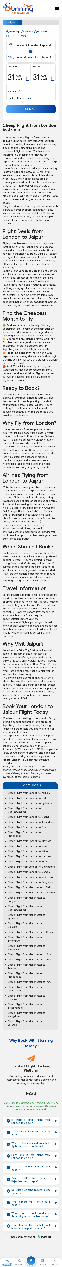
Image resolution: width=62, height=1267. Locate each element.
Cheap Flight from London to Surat (28, 861)
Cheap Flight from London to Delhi (27, 798)
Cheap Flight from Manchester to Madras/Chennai (26, 908)
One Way (28, 32)
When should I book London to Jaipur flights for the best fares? (31, 1215)
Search (31, 109)
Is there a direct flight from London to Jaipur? (31, 1121)
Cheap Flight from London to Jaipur (28, 851)
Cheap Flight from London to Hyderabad (31, 803)
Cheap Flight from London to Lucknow (29, 856)
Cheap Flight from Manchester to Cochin (31, 932)
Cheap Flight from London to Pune (27, 846)
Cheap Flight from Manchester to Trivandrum (26, 939)
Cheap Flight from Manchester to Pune (30, 982)
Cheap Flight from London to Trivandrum (31, 822)
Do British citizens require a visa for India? (31, 1191)
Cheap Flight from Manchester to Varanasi (26, 1023)
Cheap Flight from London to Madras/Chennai (24, 810)
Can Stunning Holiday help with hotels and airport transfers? (31, 1227)
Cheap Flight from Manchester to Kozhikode (26, 947)
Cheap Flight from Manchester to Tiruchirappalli (26, 1006)
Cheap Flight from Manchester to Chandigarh (26, 989)
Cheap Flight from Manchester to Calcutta (26, 925)
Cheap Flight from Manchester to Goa (29, 954)
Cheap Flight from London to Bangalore (30, 882)
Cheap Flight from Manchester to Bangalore (26, 899)
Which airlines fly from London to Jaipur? (31, 1133)
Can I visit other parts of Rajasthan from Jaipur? (31, 1180)
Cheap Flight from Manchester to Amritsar (26, 966)
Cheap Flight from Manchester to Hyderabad (26, 916)
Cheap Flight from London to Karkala (29, 792)
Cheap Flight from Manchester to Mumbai (31, 892)
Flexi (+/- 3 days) (18, 36)
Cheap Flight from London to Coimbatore (31, 866)
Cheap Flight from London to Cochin (29, 816)
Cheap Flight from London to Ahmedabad (24, 834)
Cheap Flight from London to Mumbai (29, 871)
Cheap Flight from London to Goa (27, 827)
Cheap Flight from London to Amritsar (29, 841)
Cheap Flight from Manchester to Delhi (30, 887)
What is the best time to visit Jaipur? (31, 1168)
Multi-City (42, 32)
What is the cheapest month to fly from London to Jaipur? (31, 1145)
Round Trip (14, 32)
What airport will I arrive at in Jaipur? (31, 1203)
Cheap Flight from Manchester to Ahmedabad (26, 975)
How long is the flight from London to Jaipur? (31, 1156)
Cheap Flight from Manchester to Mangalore (26, 1014)
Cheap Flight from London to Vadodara (30, 877)
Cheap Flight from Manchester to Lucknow (26, 997)
